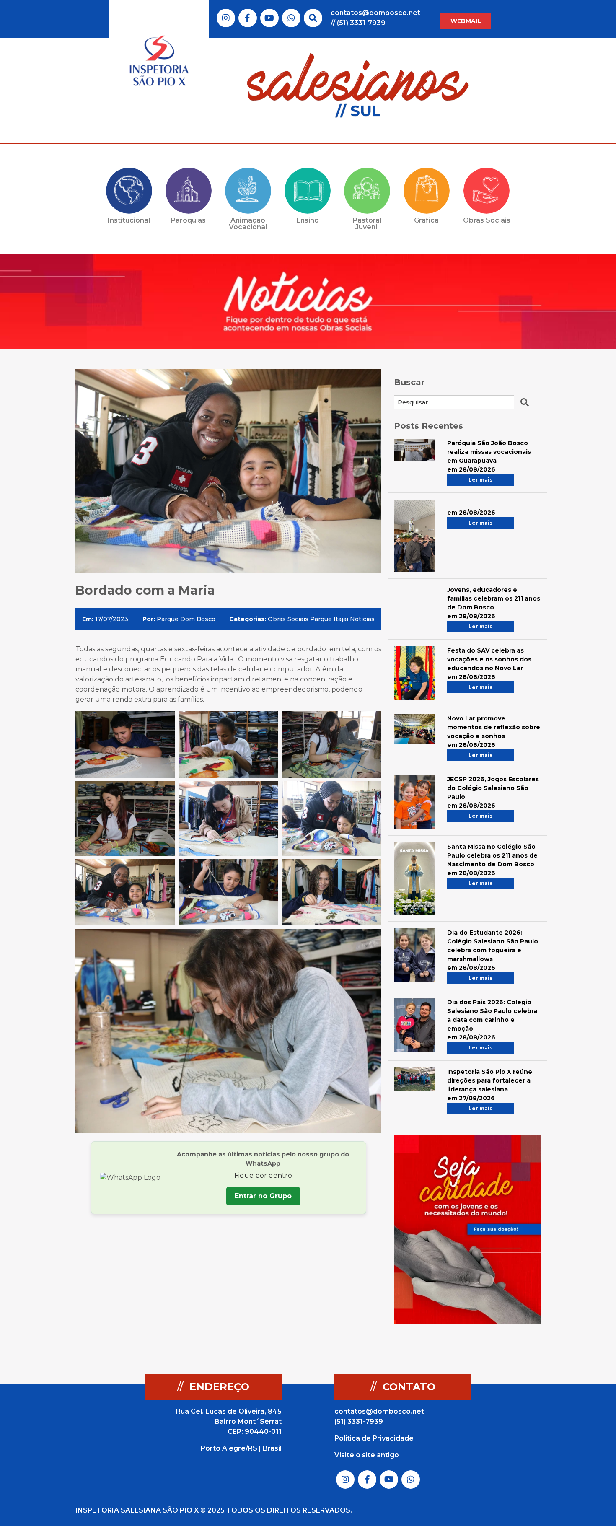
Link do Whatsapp (291, 18)
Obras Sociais (486, 220)
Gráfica (426, 220)
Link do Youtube (269, 18)
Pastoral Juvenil (367, 223)
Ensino (307, 220)
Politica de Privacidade (374, 1438)
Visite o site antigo (366, 1455)
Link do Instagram (226, 18)
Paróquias (188, 220)
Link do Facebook (247, 18)
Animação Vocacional (248, 223)
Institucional (129, 220)
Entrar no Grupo (263, 1196)
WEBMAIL (465, 21)
